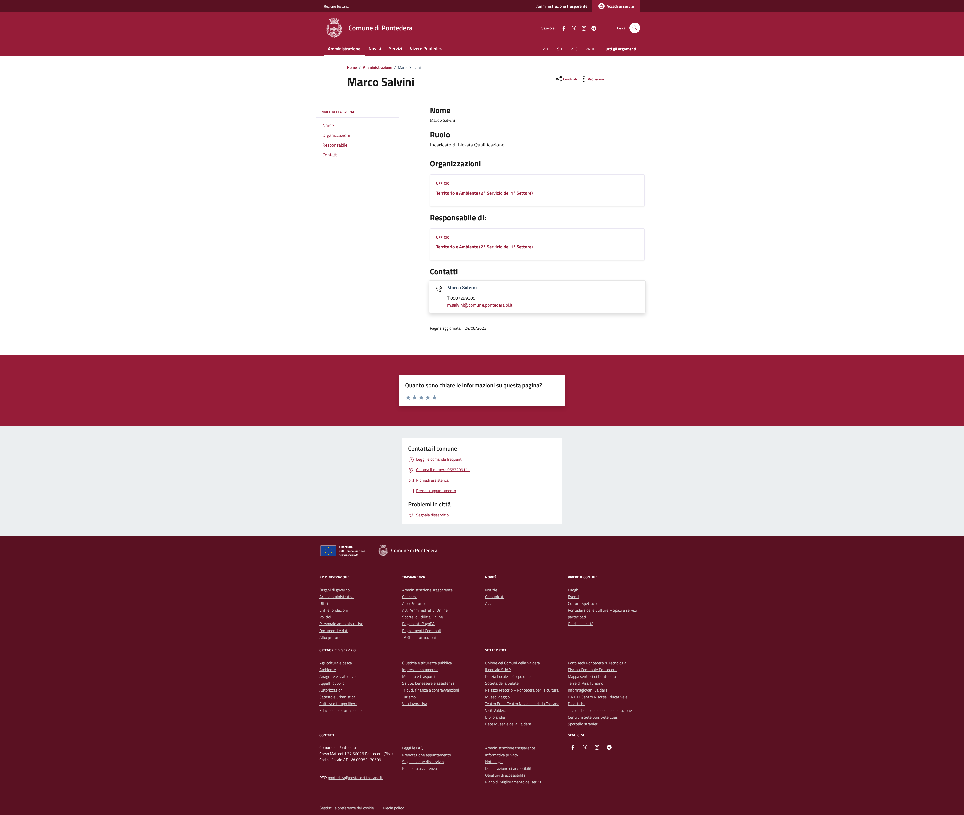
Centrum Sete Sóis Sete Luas (593, 717)
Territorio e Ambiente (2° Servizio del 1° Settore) (484, 193)
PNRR (591, 49)
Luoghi (573, 590)
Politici (325, 617)
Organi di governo (334, 590)
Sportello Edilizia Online (422, 617)
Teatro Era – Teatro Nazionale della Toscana (522, 704)
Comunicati (494, 597)
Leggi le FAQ (412, 748)
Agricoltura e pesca (335, 663)
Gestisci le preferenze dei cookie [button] (347, 808)
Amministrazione (344, 48)
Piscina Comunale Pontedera (592, 670)
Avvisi (490, 603)
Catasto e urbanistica (337, 697)
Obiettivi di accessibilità (505, 775)
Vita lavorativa (414, 704)
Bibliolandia (495, 717)
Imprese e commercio (420, 670)
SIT (559, 49)
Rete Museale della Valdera (508, 724)
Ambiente (327, 670)
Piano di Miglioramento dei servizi (514, 782)
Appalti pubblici (332, 683)
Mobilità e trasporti (418, 676)
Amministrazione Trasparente (427, 590)
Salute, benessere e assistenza (428, 683)
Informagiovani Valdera (587, 690)
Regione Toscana (336, 6)
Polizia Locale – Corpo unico (508, 676)
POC (574, 49)
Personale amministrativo (341, 624)
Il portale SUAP (498, 670)
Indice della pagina (337, 111)
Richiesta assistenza (419, 768)
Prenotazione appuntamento (426, 755)
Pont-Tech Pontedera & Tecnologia (597, 663)
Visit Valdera (495, 710)
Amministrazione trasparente (561, 6)
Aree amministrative (336, 597)
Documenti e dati (333, 631)
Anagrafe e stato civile (338, 676)
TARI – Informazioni (419, 637)
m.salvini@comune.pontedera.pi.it (479, 305)
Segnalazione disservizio (423, 762)
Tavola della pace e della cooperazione (600, 710)
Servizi (395, 48)
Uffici (323, 603)
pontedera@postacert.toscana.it (355, 778)
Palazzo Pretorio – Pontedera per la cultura (522, 690)
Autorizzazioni (331, 690)
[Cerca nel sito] (634, 28)
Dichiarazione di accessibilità (509, 768)
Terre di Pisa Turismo (585, 683)
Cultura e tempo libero (338, 704)
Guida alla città (580, 624)
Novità (375, 48)
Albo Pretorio (413, 603)
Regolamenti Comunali (421, 631)
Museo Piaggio (497, 697)
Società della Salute (502, 683)
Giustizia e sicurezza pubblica (427, 663)
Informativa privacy (501, 755)
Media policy (393, 808)
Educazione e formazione (340, 710)
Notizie (491, 590)
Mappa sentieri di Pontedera (592, 676)
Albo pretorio (330, 637)
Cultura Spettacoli (583, 603)
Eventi (573, 597)
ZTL (546, 49)
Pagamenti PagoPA (418, 624)
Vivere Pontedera (427, 48)
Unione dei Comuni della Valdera (512, 663)
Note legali (494, 762)
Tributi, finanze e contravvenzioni (430, 690)
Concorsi (409, 597)
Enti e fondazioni (333, 610)
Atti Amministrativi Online (425, 610)
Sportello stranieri (583, 724)
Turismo (409, 697)
